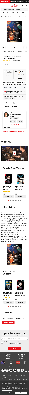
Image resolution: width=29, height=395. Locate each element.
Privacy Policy (18, 383)
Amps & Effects (11, 13)
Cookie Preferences (7, 390)
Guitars (3, 13)
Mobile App (25, 365)
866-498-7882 (7, 355)
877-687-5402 (21, 355)
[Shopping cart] (26, 5)
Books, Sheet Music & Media (14, 17)
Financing (18, 365)
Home (3, 17)
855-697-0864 (14, 124)
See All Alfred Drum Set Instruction (13, 131)
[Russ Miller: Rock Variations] (14, 153)
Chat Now (13, 126)
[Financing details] (24, 91)
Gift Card (3, 365)
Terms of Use (23, 388)
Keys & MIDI (20, 13)
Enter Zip (20, 78)
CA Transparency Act (5, 378)
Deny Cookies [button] (8, 392)
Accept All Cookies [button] (21, 392)
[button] (14, 207)
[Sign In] (22, 5)
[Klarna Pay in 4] (12, 98)
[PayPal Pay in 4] (6, 98)
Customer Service (11, 365)
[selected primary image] (14, 32)
